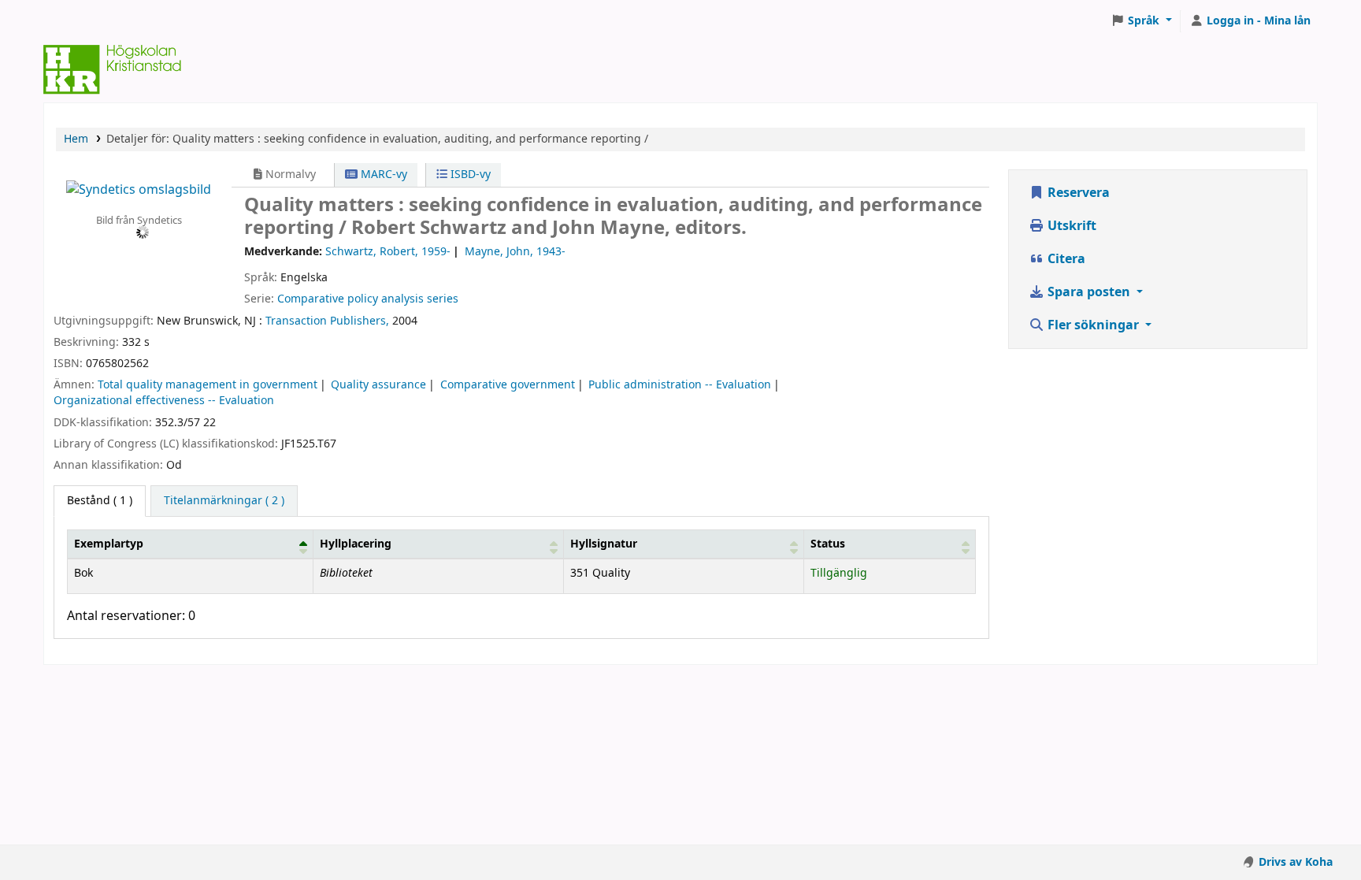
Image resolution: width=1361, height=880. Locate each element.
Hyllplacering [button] (355, 544)
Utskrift (1070, 226)
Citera (1064, 259)
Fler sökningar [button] (1093, 325)
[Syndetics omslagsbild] (138, 189)
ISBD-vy (469, 174)
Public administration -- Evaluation (679, 385)
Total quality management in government (207, 385)
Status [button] (827, 544)
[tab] (224, 501)
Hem (76, 139)
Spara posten (1088, 292)
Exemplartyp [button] (108, 544)
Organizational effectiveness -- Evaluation (164, 400)
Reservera (1077, 193)
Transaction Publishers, (327, 321)
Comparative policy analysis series (367, 299)
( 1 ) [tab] (99, 500)
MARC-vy (382, 174)
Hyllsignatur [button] (603, 544)
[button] (1141, 21)
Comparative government (507, 385)
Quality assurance (378, 385)
